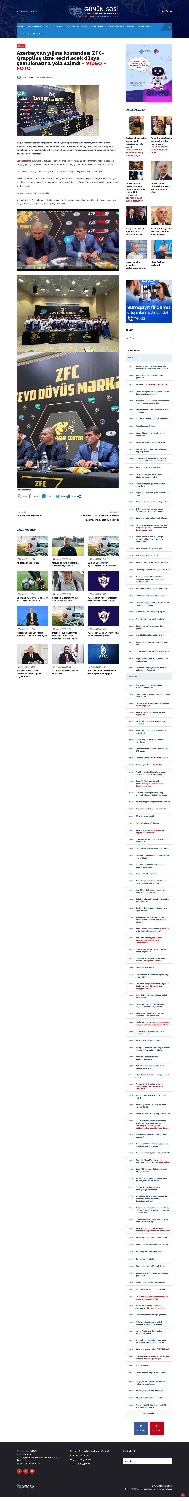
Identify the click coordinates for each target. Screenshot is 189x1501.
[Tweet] (60, 496)
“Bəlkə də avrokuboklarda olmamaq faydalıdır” (152, 1124)
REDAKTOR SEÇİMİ (89, 26)
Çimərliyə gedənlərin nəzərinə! (149, 548)
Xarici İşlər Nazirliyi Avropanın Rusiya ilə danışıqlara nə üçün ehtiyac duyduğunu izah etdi (152, 1198)
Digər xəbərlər (148, 1413)
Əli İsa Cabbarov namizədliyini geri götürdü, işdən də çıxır (150, 1067)
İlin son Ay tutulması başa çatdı (149, 1252)
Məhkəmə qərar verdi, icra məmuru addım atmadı (151, 919)
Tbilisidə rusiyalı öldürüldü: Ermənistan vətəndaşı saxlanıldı (152, 604)
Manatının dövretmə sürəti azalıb (150, 596)
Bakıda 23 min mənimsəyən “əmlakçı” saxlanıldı (151, 722)
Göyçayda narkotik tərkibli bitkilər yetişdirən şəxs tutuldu (150, 1382)
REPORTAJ (76, 26)
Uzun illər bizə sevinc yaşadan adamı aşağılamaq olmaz (151, 527)
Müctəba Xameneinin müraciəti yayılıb (152, 758)
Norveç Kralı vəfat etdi (145, 1259)
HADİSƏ (149, 26)
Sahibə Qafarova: (150, 831)
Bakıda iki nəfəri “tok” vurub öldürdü (151, 1266)
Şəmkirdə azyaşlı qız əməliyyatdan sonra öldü (150, 485)
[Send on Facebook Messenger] (47, 496)
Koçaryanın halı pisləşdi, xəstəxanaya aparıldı (136, 265)
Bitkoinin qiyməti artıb (145, 816)
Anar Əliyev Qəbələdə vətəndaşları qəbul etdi (150, 891)
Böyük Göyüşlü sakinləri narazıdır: (153, 1229)
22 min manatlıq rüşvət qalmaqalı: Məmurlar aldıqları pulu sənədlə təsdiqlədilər (150, 539)
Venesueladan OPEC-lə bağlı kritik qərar (153, 1114)
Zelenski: (150, 783)
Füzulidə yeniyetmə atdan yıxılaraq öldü (153, 570)
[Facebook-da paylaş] (33, 496)
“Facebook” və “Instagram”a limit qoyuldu (150, 627)
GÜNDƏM (29, 26)
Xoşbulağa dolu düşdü (149, 765)
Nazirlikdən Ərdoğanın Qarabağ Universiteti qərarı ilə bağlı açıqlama (151, 794)
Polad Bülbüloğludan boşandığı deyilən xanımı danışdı (161, 145)
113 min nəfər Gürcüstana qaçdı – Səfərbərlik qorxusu (149, 1032)
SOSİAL (110, 26)
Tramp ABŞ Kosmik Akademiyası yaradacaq (149, 741)
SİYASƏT (37, 26)
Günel (31, 77)
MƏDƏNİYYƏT (120, 26)
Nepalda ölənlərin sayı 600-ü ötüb (150, 635)
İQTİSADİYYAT (48, 26)
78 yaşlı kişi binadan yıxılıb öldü (149, 1398)
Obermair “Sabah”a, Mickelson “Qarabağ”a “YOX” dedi (153, 1161)
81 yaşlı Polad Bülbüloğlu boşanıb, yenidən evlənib (161, 187)
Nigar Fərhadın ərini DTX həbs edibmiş (152, 1289)
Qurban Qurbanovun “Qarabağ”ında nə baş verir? (152, 1136)
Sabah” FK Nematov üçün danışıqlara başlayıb (151, 1170)
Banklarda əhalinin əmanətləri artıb (150, 442)
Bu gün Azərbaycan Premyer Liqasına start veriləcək (152, 659)
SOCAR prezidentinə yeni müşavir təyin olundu (152, 1076)
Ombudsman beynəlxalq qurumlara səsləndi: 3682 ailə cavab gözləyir (151, 459)
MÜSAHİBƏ (102, 26)
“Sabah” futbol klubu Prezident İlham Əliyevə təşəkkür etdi (29, 673)
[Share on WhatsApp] (22, 496)
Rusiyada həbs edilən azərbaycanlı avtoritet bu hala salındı (136, 147)
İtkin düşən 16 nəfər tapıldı (147, 555)
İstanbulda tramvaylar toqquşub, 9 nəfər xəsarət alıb (153, 695)
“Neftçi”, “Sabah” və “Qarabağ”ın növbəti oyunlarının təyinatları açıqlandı (153, 1049)
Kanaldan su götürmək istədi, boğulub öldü (152, 643)
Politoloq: (149, 940)
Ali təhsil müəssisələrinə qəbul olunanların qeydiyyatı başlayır (149, 1323)
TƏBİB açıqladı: (152, 1023)
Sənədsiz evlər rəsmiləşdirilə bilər (151, 713)
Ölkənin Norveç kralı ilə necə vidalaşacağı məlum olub (148, 1188)
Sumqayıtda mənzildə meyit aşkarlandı (152, 848)
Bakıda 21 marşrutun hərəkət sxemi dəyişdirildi (151, 434)
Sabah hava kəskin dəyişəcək (148, 467)
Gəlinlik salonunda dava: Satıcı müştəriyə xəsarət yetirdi (149, 476)
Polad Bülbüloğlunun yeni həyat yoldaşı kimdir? (161, 231)
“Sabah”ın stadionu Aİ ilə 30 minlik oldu (152, 419)
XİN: (152, 1298)
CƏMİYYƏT (59, 26)
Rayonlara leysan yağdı (152, 1349)
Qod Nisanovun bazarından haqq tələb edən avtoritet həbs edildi (136, 192)
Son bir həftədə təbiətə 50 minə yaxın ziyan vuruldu (151, 909)
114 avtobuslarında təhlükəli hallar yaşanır (150, 959)
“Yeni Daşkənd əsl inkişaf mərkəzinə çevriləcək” (151, 773)
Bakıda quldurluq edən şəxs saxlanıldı (152, 562)
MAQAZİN (31, 34)
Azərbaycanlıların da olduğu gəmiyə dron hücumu (151, 686)
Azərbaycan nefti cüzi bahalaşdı (149, 1391)
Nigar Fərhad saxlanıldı (157, 263)
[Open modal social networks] (79, 496)
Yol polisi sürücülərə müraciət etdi (150, 619)
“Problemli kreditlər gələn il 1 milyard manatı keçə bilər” (151, 950)
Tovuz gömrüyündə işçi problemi (150, 1086)
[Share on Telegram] (71, 496)
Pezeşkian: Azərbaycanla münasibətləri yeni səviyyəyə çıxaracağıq (152, 402)
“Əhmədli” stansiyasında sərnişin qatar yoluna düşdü (152, 857)
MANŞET (20, 26)
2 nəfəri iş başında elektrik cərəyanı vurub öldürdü (151, 1106)
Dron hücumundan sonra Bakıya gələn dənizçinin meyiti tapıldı (152, 1220)
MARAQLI (40, 34)
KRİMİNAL (140, 26)
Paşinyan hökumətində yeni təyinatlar (152, 502)
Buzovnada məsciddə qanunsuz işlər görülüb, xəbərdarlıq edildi (151, 1179)
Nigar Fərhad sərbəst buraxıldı (148, 1040)
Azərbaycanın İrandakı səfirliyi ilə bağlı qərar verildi (152, 976)
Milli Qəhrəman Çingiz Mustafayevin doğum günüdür (151, 450)
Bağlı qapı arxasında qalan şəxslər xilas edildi (153, 494)
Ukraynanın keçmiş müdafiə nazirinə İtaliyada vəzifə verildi (151, 669)
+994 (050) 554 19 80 (81, 1455)
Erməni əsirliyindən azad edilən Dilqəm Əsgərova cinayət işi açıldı (152, 393)
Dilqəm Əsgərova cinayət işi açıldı (150, 612)
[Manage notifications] (183, 1495)
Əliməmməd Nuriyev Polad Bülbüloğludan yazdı (147, 1058)
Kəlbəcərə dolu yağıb (145, 967)
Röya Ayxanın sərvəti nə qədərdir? (150, 1282)
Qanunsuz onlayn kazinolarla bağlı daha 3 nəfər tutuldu (153, 986)
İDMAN (21, 46)
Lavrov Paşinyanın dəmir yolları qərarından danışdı (149, 1332)
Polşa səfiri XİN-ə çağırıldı (147, 874)
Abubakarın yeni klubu (28, 563)
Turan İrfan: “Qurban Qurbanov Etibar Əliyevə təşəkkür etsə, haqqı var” (151, 1005)
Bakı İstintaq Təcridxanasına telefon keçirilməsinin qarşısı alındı (151, 882)
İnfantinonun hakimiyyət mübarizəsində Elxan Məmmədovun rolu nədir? (65, 636)
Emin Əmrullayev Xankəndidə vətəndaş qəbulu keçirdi (152, 900)
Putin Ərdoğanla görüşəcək (147, 823)
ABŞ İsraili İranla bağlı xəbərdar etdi (151, 809)
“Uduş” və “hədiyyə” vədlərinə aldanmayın (150, 1307)
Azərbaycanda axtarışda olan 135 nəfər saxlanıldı (152, 411)
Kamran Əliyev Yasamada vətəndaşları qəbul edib (152, 1274)
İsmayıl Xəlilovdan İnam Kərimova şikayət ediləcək (135, 231)
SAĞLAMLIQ (22, 34)
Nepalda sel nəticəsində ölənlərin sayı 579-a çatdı (152, 750)
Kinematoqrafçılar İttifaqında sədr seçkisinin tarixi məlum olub (150, 1014)
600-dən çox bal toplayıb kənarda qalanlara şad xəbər (150, 866)
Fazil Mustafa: (151, 384)
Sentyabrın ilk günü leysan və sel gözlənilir (150, 376)
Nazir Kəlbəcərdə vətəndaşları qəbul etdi (151, 996)
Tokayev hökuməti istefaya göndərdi (151, 1315)
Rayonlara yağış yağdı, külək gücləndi (152, 518)
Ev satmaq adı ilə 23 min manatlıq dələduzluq (150, 840)
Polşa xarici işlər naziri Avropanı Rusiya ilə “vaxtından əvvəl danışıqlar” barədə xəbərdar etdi (152, 1210)
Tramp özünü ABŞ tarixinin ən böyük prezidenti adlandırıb (151, 1406)
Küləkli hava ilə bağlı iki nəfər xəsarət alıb (151, 1374)
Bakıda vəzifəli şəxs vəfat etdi (152, 1245)
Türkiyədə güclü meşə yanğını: (152, 704)
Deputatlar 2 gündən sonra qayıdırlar (151, 588)
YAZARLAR (131, 26)
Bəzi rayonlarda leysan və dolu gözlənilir (153, 1153)
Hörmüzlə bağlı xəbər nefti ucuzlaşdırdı (152, 651)
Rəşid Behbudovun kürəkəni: (152, 930)
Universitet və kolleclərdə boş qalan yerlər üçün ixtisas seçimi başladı (151, 1341)
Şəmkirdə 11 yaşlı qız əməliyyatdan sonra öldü (151, 731)
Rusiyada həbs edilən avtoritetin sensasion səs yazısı (149, 579)
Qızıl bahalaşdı (142, 1365)
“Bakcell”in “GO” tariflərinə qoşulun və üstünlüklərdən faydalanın (152, 1145)
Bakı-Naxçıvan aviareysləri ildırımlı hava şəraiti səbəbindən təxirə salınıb (152, 367)
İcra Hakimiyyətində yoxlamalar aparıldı (153, 802)
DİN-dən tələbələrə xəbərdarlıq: (152, 1357)
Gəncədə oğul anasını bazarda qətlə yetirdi (151, 1096)
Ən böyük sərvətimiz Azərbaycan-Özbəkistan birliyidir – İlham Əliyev (150, 510)
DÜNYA (67, 26)
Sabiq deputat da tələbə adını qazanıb (152, 1237)
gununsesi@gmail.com (82, 1460)
